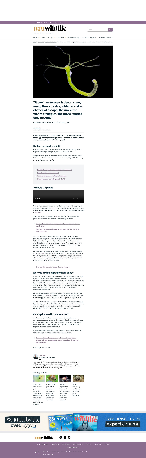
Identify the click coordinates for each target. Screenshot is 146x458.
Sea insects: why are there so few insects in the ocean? (54, 170)
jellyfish (53, 208)
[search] (110, 29)
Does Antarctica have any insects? (48, 173)
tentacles (38, 213)
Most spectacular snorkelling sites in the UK (51, 179)
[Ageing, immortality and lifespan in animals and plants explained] (78, 378)
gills (56, 216)
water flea (49, 295)
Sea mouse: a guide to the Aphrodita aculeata (51, 176)
